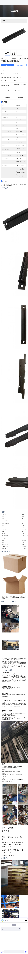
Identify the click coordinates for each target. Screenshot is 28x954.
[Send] (26, 951)
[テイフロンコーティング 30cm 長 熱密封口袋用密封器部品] (14, 36)
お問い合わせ (8, 65)
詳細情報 (7, 97)
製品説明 (20, 97)
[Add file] (2, 951)
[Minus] (26, 920)
